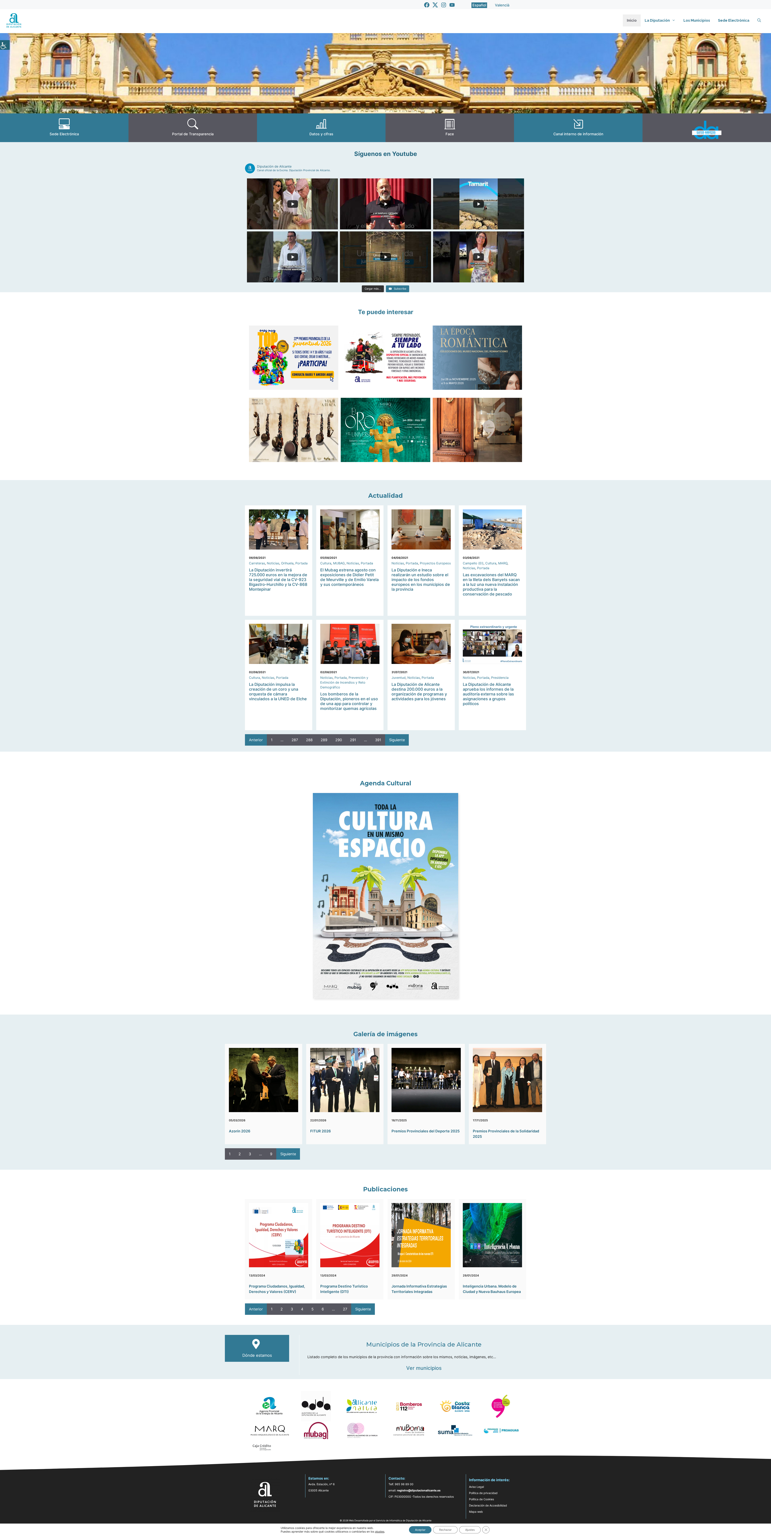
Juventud (399, 678)
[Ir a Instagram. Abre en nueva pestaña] (443, 5)
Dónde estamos (257, 1355)
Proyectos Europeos (435, 563)
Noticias (273, 563)
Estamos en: (318, 1478)
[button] (759, 20)
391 (378, 740)
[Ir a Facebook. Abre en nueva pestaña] (426, 5)
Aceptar (420, 1529)
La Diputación (657, 20)
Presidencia (500, 678)
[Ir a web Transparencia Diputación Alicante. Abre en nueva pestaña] (192, 127)
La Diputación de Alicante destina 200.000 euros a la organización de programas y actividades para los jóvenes (419, 691)
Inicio (632, 20)
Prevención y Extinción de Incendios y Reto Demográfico (344, 682)
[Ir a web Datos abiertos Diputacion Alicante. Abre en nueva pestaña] (706, 127)
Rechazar (445, 1529)
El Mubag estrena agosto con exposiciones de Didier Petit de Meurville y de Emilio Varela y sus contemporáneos (349, 577)
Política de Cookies (481, 1499)
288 (309, 740)
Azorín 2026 (239, 1131)
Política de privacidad (483, 1493)
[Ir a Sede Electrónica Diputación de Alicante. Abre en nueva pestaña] (64, 127)
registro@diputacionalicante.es (419, 1490)
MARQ (502, 563)
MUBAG (339, 563)
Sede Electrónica (733, 20)
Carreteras (257, 563)
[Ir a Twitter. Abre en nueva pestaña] (435, 5)
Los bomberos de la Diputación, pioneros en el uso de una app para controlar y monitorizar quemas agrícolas (349, 701)
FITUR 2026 (320, 1131)
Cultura (325, 563)
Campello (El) (473, 563)
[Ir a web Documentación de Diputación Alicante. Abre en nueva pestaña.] (321, 127)
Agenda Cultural (385, 783)
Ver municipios (424, 1368)
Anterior (256, 740)
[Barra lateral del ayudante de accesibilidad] (5, 45)
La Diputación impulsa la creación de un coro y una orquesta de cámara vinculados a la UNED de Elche (278, 691)
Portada (301, 563)
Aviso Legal (476, 1486)
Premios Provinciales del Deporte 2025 (426, 1131)
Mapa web (476, 1511)
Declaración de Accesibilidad (488, 1505)
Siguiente (397, 740)
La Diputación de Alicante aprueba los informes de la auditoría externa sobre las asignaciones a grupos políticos (488, 694)
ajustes (379, 1531)
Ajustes (470, 1529)
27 (345, 1309)
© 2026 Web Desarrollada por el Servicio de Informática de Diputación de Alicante (385, 1520)
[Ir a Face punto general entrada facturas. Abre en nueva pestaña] (450, 127)
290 (338, 740)
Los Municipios (696, 20)
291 (353, 740)
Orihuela (287, 563)
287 (295, 740)
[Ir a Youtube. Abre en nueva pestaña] (452, 5)
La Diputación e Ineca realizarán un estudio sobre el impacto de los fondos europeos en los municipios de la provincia (421, 580)
